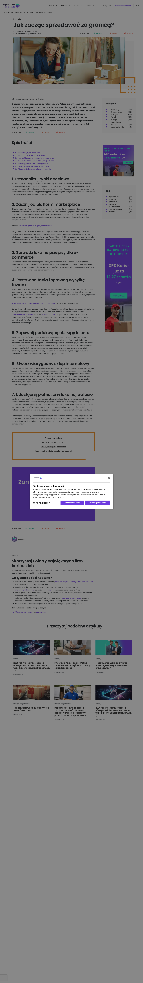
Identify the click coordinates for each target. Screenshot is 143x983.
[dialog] (71, 491)
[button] (41, 503)
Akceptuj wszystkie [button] (97, 503)
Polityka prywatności (72, 497)
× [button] (109, 478)
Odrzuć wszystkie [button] (72, 503)
